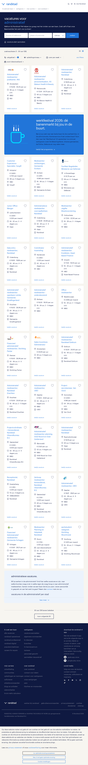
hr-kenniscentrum (30, 647)
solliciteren (8, 679)
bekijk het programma (44, 149)
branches (27, 643)
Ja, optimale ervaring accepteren (44, 753)
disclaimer (72, 706)
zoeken (72, 35)
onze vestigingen (30, 679)
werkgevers (20, 9)
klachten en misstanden (33, 686)
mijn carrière (31, 9)
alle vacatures (9, 633)
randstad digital (10, 643)
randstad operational (12, 636)
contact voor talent (31, 673)
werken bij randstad (31, 703)
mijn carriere (9, 666)
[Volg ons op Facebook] (69, 680)
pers (25, 683)
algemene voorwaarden (33, 636)
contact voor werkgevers (33, 676)
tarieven (27, 650)
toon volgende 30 (44, 616)
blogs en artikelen (11, 686)
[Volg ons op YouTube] (73, 680)
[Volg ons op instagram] (80, 680)
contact (50, 589)
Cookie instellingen (44, 761)
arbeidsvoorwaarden (12, 683)
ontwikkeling (9, 669)
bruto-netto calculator (12, 693)
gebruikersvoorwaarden (50, 703)
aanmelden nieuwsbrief (33, 657)
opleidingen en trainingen (14, 676)
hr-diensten (28, 640)
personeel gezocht (31, 654)
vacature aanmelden (31, 633)
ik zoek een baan (7, 9)
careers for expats (11, 650)
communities (9, 673)
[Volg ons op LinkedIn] (65, 680)
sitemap (81, 706)
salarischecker (9, 690)
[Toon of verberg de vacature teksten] (81, 51)
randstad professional (12, 640)
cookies (79, 703)
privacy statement (15, 747)
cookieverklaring (34, 747)
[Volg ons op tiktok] (65, 682)
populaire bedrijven (11, 647)
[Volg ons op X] (76, 680)
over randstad (42, 9)
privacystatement (67, 703)
